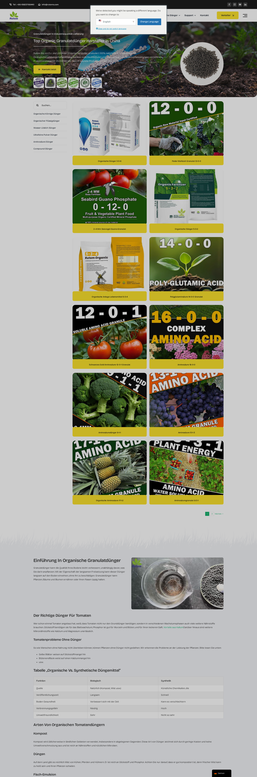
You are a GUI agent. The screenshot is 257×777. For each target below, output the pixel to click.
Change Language (149, 21)
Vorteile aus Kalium (173, 627)
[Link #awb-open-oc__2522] (245, 15)
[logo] (22, 12)
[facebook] (229, 5)
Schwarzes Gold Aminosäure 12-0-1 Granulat (109, 364)
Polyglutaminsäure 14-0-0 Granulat (186, 297)
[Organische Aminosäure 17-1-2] (110, 442)
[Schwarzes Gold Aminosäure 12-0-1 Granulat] (110, 306)
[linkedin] (245, 5)
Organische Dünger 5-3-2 (186, 229)
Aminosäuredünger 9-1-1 (110, 432)
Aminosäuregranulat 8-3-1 (186, 500)
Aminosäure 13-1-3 (186, 432)
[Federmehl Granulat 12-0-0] (186, 103)
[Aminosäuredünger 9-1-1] (110, 374)
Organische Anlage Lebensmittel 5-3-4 (110, 297)
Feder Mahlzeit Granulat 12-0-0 (186, 161)
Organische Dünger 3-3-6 (109, 161)
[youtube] (240, 5)
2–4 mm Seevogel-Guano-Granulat (109, 229)
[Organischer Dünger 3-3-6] (110, 103)
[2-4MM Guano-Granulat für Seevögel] (110, 171)
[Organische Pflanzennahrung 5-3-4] (110, 238)
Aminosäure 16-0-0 (186, 364)
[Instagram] (235, 5)
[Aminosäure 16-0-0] (186, 306)
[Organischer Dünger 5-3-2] (186, 171)
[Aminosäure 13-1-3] (186, 374)
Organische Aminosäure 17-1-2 (110, 500)
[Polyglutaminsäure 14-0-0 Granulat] (186, 238)
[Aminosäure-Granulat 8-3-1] (186, 442)
